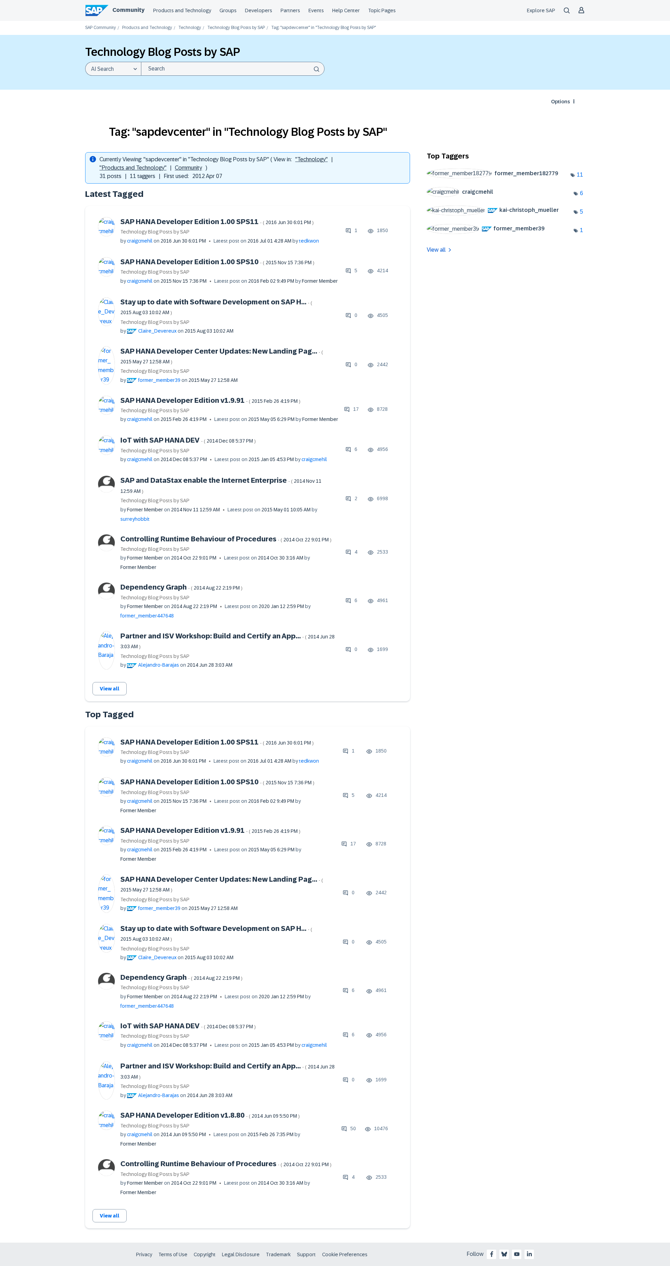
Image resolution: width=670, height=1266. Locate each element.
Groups (228, 10)
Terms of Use (172, 1254)
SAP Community (100, 27)
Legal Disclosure (241, 1254)
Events (316, 10)
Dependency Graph (181, 587)
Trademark (278, 1254)
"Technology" (311, 159)
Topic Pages (382, 10)
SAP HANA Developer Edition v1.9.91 (210, 400)
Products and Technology (182, 10)
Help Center (346, 10)
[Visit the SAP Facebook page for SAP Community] (491, 1254)
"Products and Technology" (132, 168)
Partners (290, 10)
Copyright (205, 1254)
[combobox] (233, 69)
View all (109, 688)
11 (580, 175)
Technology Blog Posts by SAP (236, 27)
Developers (258, 10)
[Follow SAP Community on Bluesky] (504, 1254)
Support (306, 1254)
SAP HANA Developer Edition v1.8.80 (210, 1115)
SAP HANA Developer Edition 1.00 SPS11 (217, 221)
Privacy (144, 1254)
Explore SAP (541, 10)
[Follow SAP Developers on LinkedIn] (529, 1254)
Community (128, 10)
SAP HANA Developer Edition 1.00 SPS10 (217, 262)
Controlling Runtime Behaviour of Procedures (226, 539)
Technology (189, 27)
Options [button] (560, 101)
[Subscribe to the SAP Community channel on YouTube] (517, 1254)
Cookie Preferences (344, 1254)
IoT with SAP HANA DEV (188, 440)
